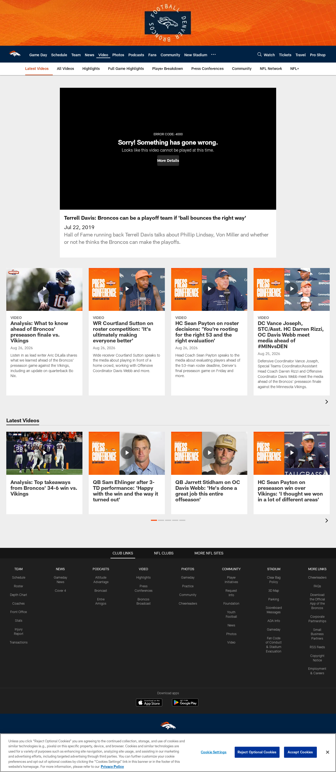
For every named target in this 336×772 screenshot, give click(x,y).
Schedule (18, 577)
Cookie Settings (214, 752)
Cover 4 (60, 590)
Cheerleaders (188, 603)
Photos (231, 634)
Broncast (100, 590)
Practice (187, 586)
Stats (18, 620)
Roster (18, 586)
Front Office (18, 612)
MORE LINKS (317, 569)
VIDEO (143, 569)
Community (187, 594)
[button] (168, 160)
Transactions (19, 642)
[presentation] (328, 402)
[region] (168, 752)
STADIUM (273, 569)
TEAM (18, 569)
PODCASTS (101, 569)
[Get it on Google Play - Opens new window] (185, 705)
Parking (273, 599)
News (231, 625)
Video (231, 642)
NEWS (60, 569)
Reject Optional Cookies (257, 752)
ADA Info (273, 620)
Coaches (18, 603)
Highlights (143, 577)
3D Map (273, 590)
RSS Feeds (317, 647)
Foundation (231, 603)
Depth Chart (18, 594)
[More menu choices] (213, 54)
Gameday (188, 577)
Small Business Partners (317, 634)
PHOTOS (187, 569)
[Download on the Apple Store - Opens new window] (149, 703)
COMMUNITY (231, 569)
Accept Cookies (300, 752)
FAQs (317, 586)
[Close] (327, 752)
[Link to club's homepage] (14, 54)
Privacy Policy (112, 766)
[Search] (260, 54)
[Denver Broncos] (168, 727)
